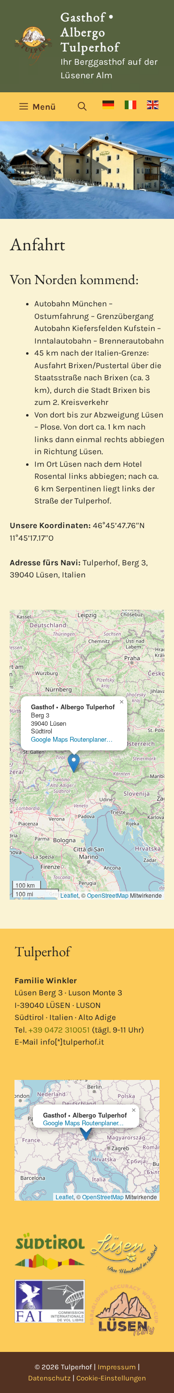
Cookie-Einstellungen (111, 1378)
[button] (74, 763)
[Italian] (131, 105)
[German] (108, 105)
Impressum (117, 1367)
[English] (153, 105)
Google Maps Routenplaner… (72, 739)
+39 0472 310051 (59, 1029)
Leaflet (69, 895)
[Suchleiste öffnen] (82, 106)
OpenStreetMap (108, 895)
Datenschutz (49, 1378)
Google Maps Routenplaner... (83, 1122)
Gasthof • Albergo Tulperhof (89, 32)
